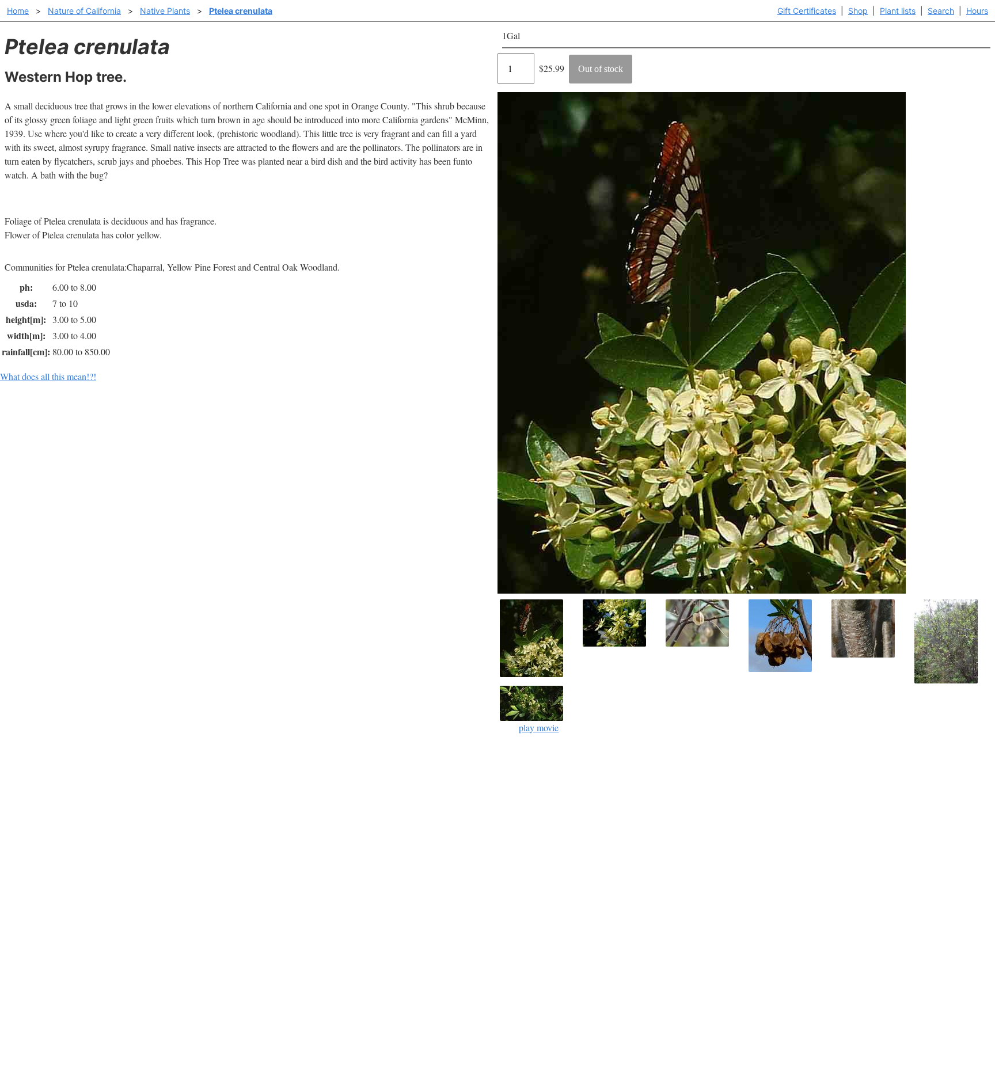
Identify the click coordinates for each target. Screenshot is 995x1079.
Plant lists (898, 11)
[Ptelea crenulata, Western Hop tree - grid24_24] (953, 641)
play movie (539, 727)
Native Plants (165, 11)
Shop (858, 11)
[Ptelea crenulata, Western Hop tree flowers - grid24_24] (622, 623)
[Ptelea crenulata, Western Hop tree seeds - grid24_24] (788, 635)
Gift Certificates (806, 11)
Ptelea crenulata (240, 11)
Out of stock (600, 69)
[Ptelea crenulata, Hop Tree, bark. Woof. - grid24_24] (870, 628)
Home (18, 11)
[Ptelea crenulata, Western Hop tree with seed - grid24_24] (705, 623)
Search (941, 11)
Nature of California (84, 11)
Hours (977, 11)
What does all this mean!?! (48, 376)
